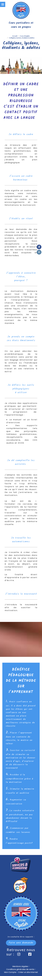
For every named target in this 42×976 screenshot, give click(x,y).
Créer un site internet (28, 972)
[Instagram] (39, 252)
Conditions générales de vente (20, 969)
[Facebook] (39, 247)
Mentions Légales (20, 966)
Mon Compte (10, 972)
